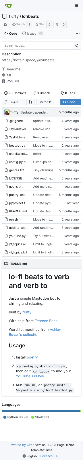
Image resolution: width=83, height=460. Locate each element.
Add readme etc (45, 178)
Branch (43, 93)
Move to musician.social (50, 145)
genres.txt (16, 170)
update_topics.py (21, 227)
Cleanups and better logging (54, 162)
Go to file (45, 102)
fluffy (14, 16)
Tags (70, 93)
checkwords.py (20, 153)
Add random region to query (53, 227)
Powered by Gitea (21, 445)
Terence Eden (46, 321)
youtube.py (17, 236)
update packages (46, 121)
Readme (13, 69)
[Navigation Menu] (77, 6)
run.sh (13, 219)
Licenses (46, 456)
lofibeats (30, 16)
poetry (32, 357)
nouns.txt (16, 186)
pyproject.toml (19, 203)
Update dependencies (37, 112)
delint (37, 153)
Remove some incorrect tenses (55, 137)
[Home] (8, 6)
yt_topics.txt (18, 252)
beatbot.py (17, 145)
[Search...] (77, 46)
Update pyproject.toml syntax (55, 203)
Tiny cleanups (43, 170)
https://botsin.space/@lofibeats (28, 60)
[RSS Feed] (5, 24)
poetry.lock (17, 195)
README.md (18, 211)
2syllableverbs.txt (22, 137)
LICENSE (15, 178)
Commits (17, 93)
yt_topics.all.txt (20, 244)
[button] (30, 102)
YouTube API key (30, 376)
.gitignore (16, 121)
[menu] (30, 456)
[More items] (77, 33)
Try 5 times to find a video (52, 236)
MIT (10, 75)
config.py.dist (19, 162)
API (58, 456)
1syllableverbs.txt (22, 129)
